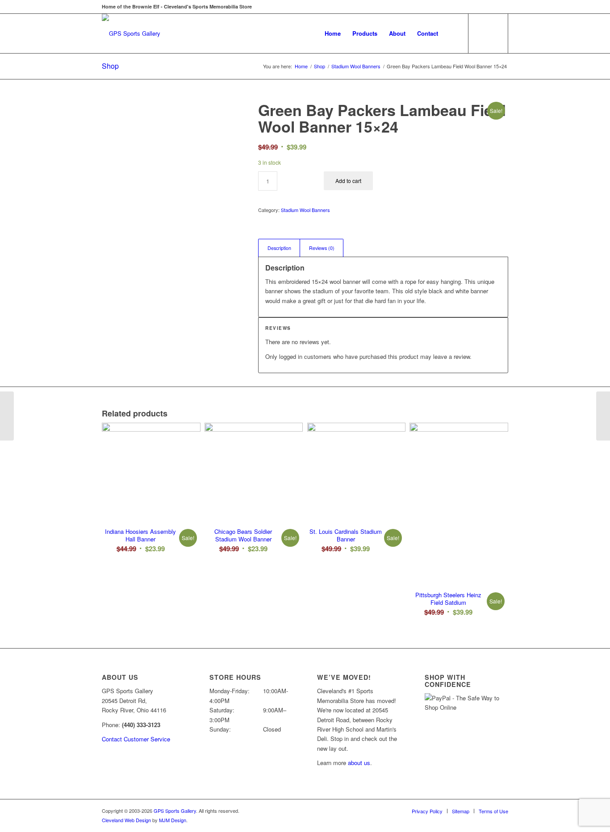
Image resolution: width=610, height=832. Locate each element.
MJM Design (172, 820)
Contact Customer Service (136, 739)
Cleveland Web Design (126, 820)
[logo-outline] (131, 33)
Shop (110, 66)
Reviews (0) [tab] (321, 248)
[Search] (452, 33)
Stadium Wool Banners (305, 209)
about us (359, 762)
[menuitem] (333, 33)
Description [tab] (279, 248)
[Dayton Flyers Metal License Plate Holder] (603, 416)
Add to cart (348, 180)
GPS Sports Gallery (175, 810)
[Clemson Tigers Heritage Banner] (7, 416)
